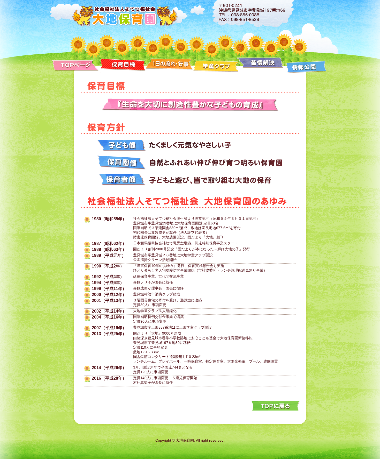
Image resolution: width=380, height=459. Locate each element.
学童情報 (215, 65)
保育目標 (123, 65)
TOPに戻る (275, 405)
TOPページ (76, 65)
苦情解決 (261, 65)
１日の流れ (169, 65)
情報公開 (305, 65)
